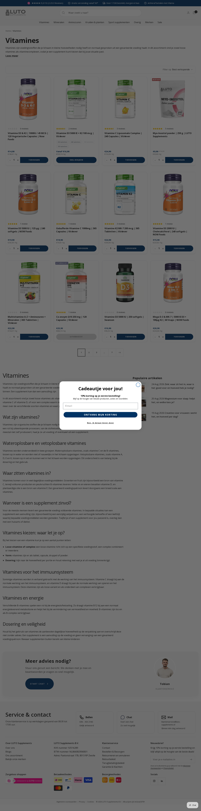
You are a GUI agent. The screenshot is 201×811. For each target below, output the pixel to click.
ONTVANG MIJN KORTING (100, 414)
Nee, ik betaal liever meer (100, 423)
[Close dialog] (138, 385)
